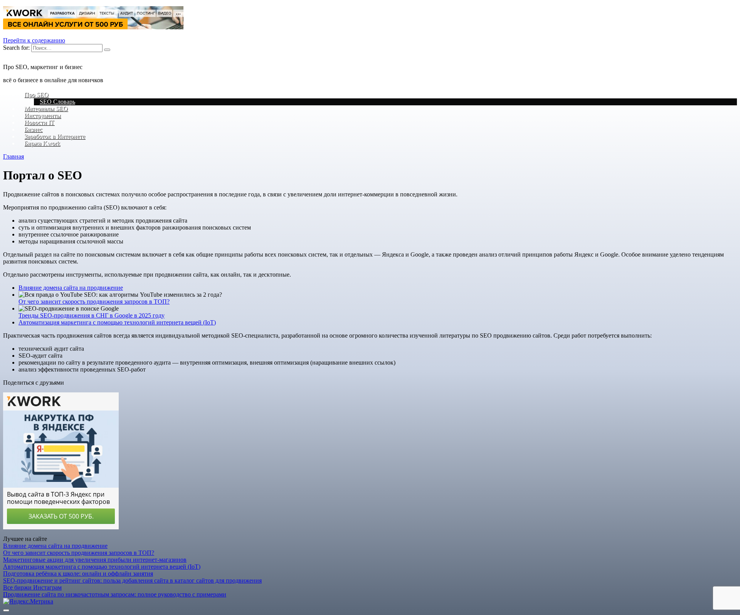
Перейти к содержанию (34, 40)
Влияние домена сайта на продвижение (70, 287)
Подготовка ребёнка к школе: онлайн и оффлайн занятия (78, 573)
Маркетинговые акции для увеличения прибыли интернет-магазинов (95, 559)
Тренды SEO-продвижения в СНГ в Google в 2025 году (91, 315)
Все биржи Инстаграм (32, 587)
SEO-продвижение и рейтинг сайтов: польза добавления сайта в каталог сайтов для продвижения (132, 580)
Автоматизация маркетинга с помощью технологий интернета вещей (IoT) (117, 322)
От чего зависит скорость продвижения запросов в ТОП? (94, 301)
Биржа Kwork (42, 143)
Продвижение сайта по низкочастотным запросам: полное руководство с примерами (114, 594)
